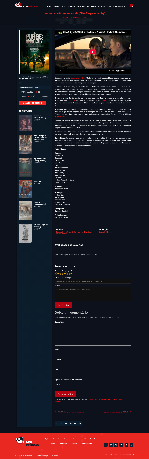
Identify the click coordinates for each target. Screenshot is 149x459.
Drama (93, 6)
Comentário (60, 322)
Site (56, 370)
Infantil (109, 6)
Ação (49, 6)
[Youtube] (121, 445)
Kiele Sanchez (82, 232)
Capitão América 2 (62, 117)
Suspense (71, 6)
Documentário (120, 6)
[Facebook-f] (106, 445)
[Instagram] (116, 445)
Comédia (56, 6)
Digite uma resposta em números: (68, 380)
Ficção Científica (83, 6)
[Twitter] (111, 445)
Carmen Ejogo (61, 232)
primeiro (105, 100)
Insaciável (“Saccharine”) (40, 117)
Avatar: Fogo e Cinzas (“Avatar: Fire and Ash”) (40, 138)
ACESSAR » (37, 120)
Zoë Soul (65, 234)
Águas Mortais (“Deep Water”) (40, 160)
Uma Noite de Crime (78, 78)
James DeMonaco (105, 232)
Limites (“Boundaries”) (40, 203)
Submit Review (63, 305)
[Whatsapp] (131, 445)
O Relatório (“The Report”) (41, 226)
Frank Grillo (71, 232)
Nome (57, 350)
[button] (131, 5)
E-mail (58, 360)
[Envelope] (126, 445)
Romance (101, 6)
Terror (63, 6)
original (72, 100)
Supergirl (37, 181)
